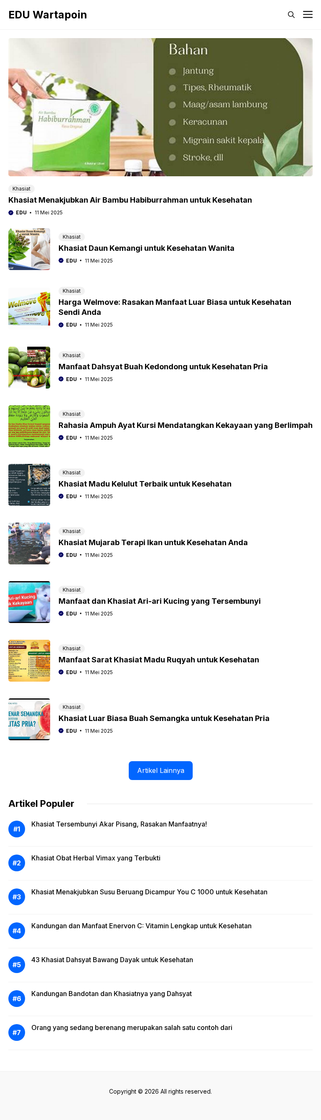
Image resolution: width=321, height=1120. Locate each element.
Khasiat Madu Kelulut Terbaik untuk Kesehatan (145, 483)
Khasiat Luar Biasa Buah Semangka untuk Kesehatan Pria (164, 718)
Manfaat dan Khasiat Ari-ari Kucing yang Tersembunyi (160, 601)
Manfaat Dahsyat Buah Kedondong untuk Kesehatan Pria (163, 366)
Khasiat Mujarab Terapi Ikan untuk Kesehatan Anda (153, 542)
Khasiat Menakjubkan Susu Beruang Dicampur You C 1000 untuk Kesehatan (149, 892)
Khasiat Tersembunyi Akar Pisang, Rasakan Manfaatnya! (119, 824)
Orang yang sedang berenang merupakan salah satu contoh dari (131, 1027)
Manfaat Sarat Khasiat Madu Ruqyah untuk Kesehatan (159, 659)
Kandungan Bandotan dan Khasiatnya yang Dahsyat (111, 993)
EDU (21, 212)
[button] (291, 14)
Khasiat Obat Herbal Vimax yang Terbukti (95, 858)
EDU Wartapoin (47, 14)
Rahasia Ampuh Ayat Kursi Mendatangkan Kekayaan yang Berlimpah (186, 425)
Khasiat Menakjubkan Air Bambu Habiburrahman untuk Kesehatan (130, 200)
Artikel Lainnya (160, 770)
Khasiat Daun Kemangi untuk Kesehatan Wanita (146, 248)
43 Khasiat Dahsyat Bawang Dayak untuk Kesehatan (112, 959)
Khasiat (22, 188)
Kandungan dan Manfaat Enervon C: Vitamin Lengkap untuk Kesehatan (141, 926)
